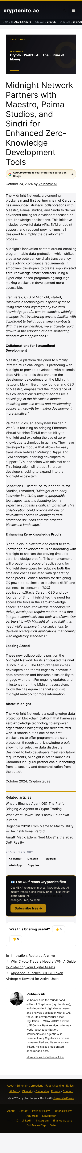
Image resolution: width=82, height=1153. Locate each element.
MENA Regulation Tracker (46, 895)
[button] (64, 11)
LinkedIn (32, 858)
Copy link (33, 865)
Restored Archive (42, 955)
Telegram (50, 858)
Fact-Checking (54, 1085)
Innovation (19, 955)
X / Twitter (15, 858)
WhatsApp (15, 865)
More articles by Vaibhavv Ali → (45, 1057)
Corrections (36, 1085)
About (10, 1085)
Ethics (70, 1085)
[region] (41, 1120)
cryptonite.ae (21, 10)
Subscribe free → (28, 908)
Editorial (22, 1085)
